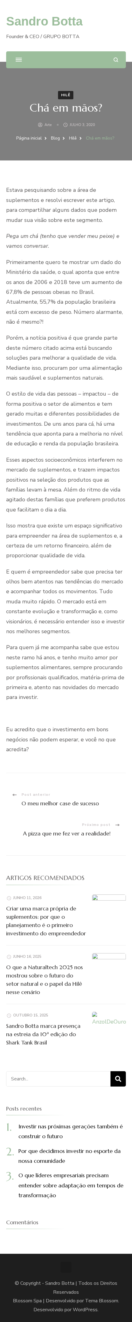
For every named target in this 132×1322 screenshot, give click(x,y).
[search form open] (116, 60)
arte (48, 124)
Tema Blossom (101, 1300)
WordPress (85, 1309)
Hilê (65, 95)
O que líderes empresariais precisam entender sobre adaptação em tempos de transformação (70, 1185)
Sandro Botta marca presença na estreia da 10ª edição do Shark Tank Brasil (43, 1034)
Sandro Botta (44, 21)
